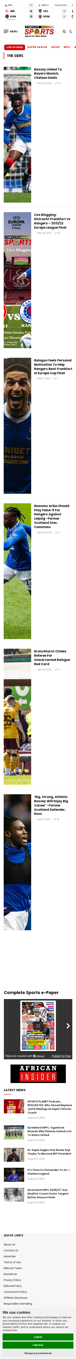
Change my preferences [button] (38, 1353)
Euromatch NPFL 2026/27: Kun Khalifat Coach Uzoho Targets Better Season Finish (48, 1193)
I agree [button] (38, 1336)
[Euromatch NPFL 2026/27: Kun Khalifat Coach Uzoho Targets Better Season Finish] (14, 1195)
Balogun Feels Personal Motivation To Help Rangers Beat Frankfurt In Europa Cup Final (53, 366)
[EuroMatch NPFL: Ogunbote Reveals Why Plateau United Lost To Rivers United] (14, 1132)
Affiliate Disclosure (15, 1298)
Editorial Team (13, 1268)
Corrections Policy (15, 1292)
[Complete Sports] (39, 31)
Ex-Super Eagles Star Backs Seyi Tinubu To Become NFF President (49, 1152)
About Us (9, 1244)
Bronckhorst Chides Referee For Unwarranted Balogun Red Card (52, 657)
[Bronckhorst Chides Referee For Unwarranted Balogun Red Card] (17, 717)
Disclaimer (10, 1274)
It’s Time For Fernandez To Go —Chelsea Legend (48, 1172)
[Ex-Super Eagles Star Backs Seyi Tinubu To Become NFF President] (14, 1155)
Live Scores (14, 47)
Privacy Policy (12, 1280)
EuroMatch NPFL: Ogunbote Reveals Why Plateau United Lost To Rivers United (49, 1131)
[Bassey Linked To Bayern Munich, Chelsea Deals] (17, 135)
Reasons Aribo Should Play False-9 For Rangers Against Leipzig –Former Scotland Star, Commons (51, 516)
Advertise (10, 1256)
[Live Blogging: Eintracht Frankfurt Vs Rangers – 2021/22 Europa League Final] (17, 280)
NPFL (67, 47)
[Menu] (11, 31)
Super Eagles (37, 47)
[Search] (64, 31)
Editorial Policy (13, 1286)
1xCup (55, 47)
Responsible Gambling (18, 1304)
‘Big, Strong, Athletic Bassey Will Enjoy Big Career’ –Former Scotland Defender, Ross (51, 805)
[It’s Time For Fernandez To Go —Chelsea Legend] (14, 1175)
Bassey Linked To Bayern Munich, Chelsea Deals (48, 73)
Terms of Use (12, 1262)
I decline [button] (38, 1344)
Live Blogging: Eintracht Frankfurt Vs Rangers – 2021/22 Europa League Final (52, 221)
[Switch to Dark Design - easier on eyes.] (70, 31)
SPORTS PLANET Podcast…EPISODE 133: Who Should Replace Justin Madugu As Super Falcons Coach (49, 1107)
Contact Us (11, 1250)
